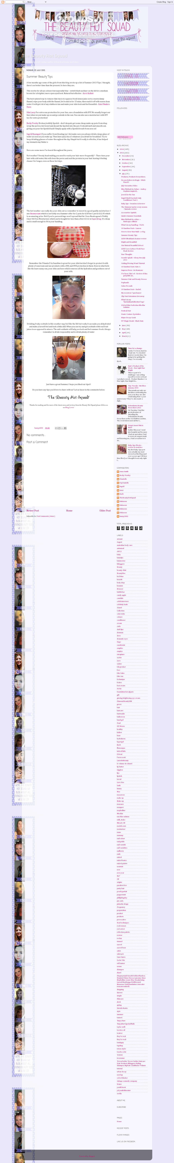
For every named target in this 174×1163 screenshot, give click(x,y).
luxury (119, 789)
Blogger (92, 1156)
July (123, 174)
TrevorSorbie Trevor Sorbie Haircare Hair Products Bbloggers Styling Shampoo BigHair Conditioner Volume (131, 1063)
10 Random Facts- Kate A (130, 267)
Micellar (120, 813)
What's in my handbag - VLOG (132, 225)
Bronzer (120, 589)
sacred (119, 945)
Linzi (121, 490)
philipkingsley (122, 898)
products (120, 916)
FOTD (119, 689)
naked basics (122, 860)
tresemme (121, 1058)
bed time (120, 576)
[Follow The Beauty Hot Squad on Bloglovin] (125, 139)
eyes (118, 661)
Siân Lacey (31, 112)
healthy (120, 729)
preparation (121, 910)
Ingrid (122, 486)
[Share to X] (62, 428)
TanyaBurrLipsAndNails (126, 1024)
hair (118, 707)
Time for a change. (135, 348)
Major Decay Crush (128, 318)
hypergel (120, 742)
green (119, 704)
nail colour (121, 838)
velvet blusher (122, 1078)
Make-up (120, 801)
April (124, 333)
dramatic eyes (122, 639)
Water (119, 1084)
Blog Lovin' (69, 407)
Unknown (123, 501)
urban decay (121, 1072)
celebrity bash (122, 604)
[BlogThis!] (59, 428)
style (118, 1011)
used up (120, 1075)
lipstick (119, 776)
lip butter (120, 767)
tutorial (119, 1069)
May (124, 329)
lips (118, 773)
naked (119, 857)
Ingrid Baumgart (34, 134)
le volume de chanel (124, 764)
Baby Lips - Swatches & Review (133, 204)
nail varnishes (122, 848)
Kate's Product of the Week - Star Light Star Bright (136, 368)
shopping (120, 989)
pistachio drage (122, 904)
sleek (119, 1002)
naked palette (122, 863)
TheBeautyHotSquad (128, 498)
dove (119, 636)
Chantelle (123, 479)
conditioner (121, 620)
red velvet (121, 929)
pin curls (120, 901)
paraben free (122, 885)
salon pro (120, 954)
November (126, 159)
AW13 (119, 551)
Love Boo (120, 782)
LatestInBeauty (123, 760)
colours (119, 617)
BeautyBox (121, 573)
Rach (121, 494)
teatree (119, 1033)
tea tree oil (121, 1030)
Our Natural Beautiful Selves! (132, 245)
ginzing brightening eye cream (128, 698)
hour (118, 735)
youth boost (121, 1087)
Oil (118, 879)
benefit (119, 579)
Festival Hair (126, 311)
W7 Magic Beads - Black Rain (132, 321)
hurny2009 (124, 516)
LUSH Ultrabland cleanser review (133, 239)
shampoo (120, 970)
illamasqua (121, 748)
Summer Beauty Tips (129, 235)
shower (119, 993)
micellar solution (123, 817)
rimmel (119, 941)
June (124, 325)
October (125, 163)
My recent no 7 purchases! (131, 293)
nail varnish (121, 845)
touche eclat (121, 1052)
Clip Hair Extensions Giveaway (132, 296)
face (118, 670)
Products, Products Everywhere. (133, 177)
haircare (120, 711)
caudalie (120, 598)
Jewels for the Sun (128, 195)
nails (118, 854)
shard (119, 973)
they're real (121, 1036)
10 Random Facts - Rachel (131, 289)
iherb (119, 745)
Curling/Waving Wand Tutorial (133, 263)
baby (119, 555)
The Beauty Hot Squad (44, 56)
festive (119, 682)
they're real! (121, 1039)
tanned (119, 1018)
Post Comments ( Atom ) (46, 516)
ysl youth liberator (124, 1090)
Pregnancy (121, 907)
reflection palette (123, 932)
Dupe (119, 642)
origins (119, 882)
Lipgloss (120, 770)
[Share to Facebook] (65, 428)
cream (119, 623)
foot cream (121, 686)
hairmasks (121, 714)
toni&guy (120, 1042)
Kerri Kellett (88, 93)
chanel (119, 608)
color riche (121, 614)
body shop (121, 583)
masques (120, 807)
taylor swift (121, 1027)
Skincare (120, 999)
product (120, 913)
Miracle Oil (121, 823)
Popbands (125, 283)
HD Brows (121, 726)
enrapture (121, 654)
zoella (119, 1093)
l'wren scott (121, 757)
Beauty (119, 567)
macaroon (121, 795)
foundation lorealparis (125, 692)
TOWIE (120, 1055)
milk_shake (121, 820)
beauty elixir (121, 570)
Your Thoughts (126, 254)
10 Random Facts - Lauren (131, 228)
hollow (119, 732)
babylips (120, 558)
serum (119, 966)
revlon (119, 938)
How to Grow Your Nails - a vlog (133, 232)
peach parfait (122, 891)
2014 (122, 149)
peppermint (121, 895)
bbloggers (120, 564)
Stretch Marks (122, 1008)
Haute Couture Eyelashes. (131, 314)
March (124, 336)
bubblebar (121, 592)
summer (120, 1014)
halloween (121, 717)
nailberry (120, 851)
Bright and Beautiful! (129, 242)
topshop (120, 1046)
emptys (119, 651)
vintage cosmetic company (127, 1081)
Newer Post (33, 511)
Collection (120, 611)
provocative (121, 920)
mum (119, 832)
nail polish (120, 842)
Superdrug (96, 219)
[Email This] (56, 428)
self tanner (121, 963)
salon (119, 951)
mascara (120, 804)
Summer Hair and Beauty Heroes (134, 279)
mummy (120, 835)
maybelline (121, 810)
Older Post (105, 511)
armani (119, 539)
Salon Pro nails (126, 286)
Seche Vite (121, 960)
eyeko (119, 657)
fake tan (120, 676)
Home (69, 511)
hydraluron (121, 739)
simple (119, 996)
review (119, 935)
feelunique (121, 679)
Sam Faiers (121, 957)
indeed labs (121, 751)
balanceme (121, 561)
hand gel (120, 720)
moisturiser (121, 829)
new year (120, 873)
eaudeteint (121, 645)
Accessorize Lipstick (128, 213)
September (126, 167)
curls (118, 626)
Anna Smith (124, 471)
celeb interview (123, 601)
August (125, 170)
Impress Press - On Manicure (132, 270)
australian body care (124, 545)
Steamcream (35, 214)
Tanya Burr (121, 1021)
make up (120, 798)
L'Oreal (119, 754)
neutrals (120, 867)
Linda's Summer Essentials (131, 216)
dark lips (120, 629)
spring (119, 1005)
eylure (119, 664)
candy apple (121, 595)
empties (120, 648)
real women (121, 926)
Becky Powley (32, 123)
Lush (118, 785)
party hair (120, 888)
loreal (119, 779)
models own (121, 826)
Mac (118, 792)
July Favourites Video (129, 186)
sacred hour (121, 948)
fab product (121, 667)
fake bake (121, 673)
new (118, 870)
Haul (119, 723)
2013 (122, 153)
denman (120, 633)
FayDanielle (124, 483)
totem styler (121, 1049)
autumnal (120, 548)
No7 (118, 876)
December (126, 156)
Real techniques (123, 923)
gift (118, 695)
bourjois (120, 586)
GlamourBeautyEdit (124, 701)
